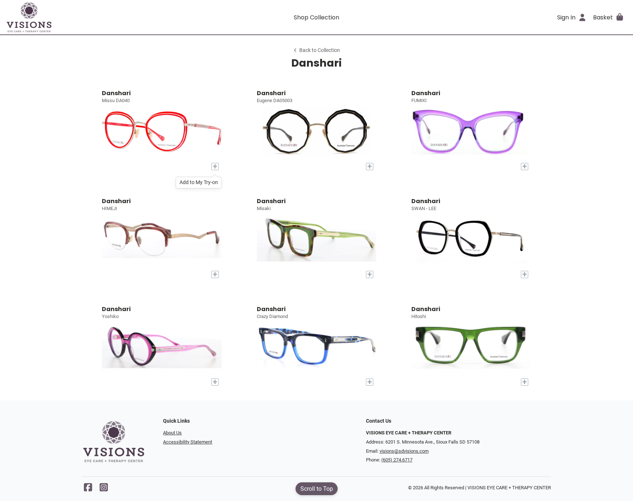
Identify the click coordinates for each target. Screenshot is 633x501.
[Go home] (83, 17)
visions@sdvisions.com (404, 451)
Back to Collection (319, 50)
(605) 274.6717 (396, 460)
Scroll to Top (316, 488)
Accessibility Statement (187, 442)
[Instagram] (104, 489)
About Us (172, 432)
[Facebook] (88, 489)
